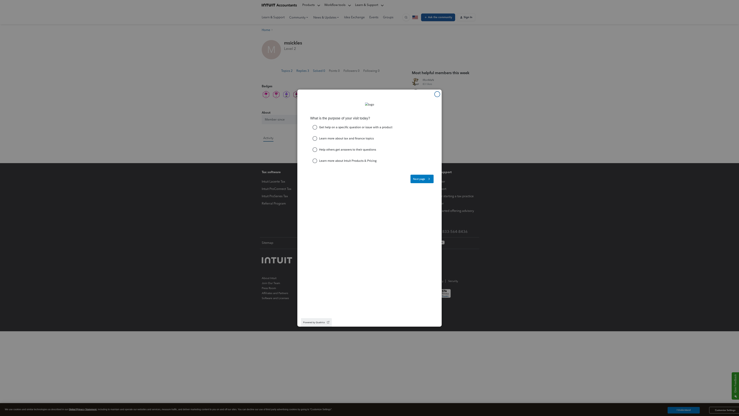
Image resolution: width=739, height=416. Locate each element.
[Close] (437, 94)
